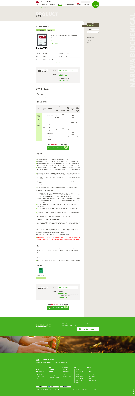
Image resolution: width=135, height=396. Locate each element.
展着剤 (77, 374)
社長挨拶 (90, 371)
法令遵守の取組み (92, 374)
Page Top (133, 392)
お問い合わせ (87, 4)
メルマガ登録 (39, 374)
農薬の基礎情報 (79, 371)
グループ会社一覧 (92, 380)
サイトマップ (57, 389)
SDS (53, 41)
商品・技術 (60, 4)
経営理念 (90, 373)
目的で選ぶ (89, 35)
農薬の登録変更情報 (40, 371)
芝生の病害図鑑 (79, 369)
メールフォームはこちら (68, 70)
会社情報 (73, 2)
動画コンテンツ (79, 376)
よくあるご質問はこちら (67, 329)
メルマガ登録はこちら (58, 148)
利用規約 (37, 389)
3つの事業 (52, 4)
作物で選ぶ (89, 40)
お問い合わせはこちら (88, 329)
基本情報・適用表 (90, 25)
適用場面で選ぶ (90, 37)
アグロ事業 (52, 374)
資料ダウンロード (66, 376)
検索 (98, 32)
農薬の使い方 (78, 373)
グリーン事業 (52, 375)
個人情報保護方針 (44, 389)
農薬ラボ (76, 367)
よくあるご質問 (39, 376)
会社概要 (90, 369)
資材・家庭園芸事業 (54, 377)
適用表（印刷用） (55, 43)
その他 (77, 382)
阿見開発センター (53, 369)
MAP (66, 362)
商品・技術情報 (41, 7)
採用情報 (77, 2)
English (51, 389)
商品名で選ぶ (90, 43)
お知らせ (38, 369)
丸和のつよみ (44, 4)
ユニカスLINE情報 (79, 378)
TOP (37, 4)
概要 (93, 23)
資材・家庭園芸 (79, 380)
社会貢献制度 (91, 376)
